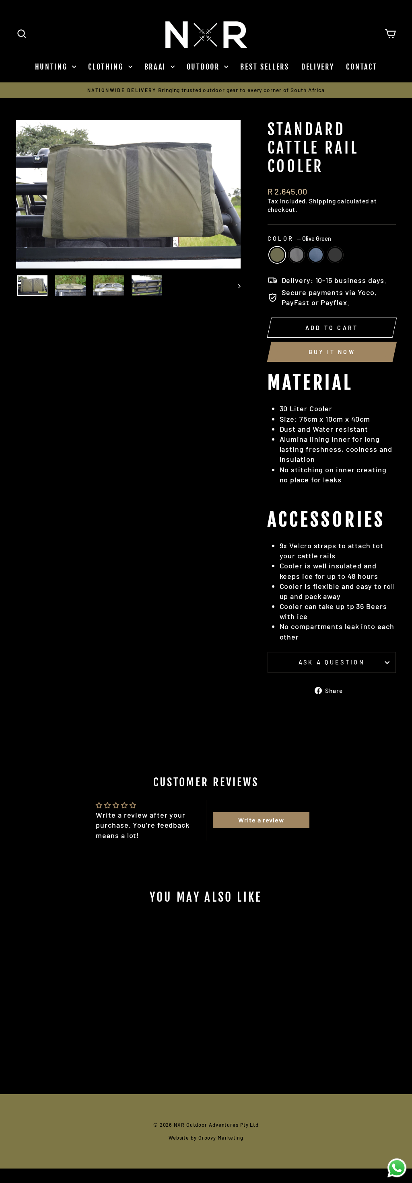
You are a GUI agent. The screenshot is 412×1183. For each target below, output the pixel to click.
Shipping (322, 201)
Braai (156, 66)
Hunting (52, 66)
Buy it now (332, 352)
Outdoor (204, 66)
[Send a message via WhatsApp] (397, 1168)
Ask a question (332, 662)
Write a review (261, 820)
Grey (296, 255)
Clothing (107, 66)
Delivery (317, 66)
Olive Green (277, 255)
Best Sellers (264, 66)
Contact (361, 66)
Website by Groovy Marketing (206, 1137)
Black (335, 255)
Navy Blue (316, 255)
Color (299, 238)
